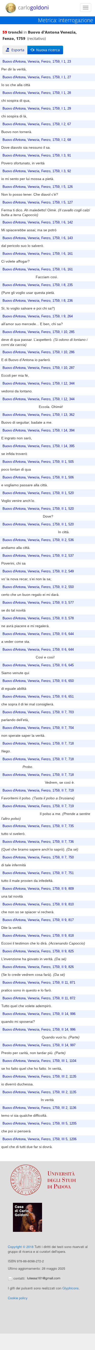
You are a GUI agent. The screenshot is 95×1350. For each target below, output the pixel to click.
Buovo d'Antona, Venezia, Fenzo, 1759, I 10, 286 (38, 352)
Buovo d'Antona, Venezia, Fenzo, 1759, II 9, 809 (38, 888)
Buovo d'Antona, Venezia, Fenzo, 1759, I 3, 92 (37, 171)
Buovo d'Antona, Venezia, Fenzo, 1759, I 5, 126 (38, 187)
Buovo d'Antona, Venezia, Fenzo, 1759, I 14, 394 (38, 430)
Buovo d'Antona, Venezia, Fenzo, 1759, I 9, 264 (38, 316)
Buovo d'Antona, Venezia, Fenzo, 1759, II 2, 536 (38, 540)
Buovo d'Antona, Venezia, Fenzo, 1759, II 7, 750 (38, 857)
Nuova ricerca (47, 49)
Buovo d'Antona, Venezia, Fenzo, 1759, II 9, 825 (38, 951)
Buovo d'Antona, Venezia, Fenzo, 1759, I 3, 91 (37, 155)
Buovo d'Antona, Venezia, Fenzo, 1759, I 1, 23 (37, 61)
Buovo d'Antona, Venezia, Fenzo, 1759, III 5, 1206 (40, 1139)
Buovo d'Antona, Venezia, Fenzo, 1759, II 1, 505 (38, 462)
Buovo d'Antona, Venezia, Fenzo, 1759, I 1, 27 (37, 77)
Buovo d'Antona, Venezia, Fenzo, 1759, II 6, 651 (38, 696)
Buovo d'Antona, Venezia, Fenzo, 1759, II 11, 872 (39, 998)
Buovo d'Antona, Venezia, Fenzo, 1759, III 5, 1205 (40, 1123)
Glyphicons (70, 1288)
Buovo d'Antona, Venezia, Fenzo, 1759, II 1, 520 (38, 493)
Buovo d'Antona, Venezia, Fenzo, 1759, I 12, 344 (38, 383)
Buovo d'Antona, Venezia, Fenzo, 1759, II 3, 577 (38, 602)
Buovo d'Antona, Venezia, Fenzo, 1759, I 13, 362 (38, 415)
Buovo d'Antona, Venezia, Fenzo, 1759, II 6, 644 (38, 634)
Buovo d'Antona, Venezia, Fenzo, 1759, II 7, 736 (38, 842)
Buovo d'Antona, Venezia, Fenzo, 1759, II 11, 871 (39, 982)
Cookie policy (18, 1297)
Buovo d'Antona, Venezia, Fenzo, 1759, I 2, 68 (37, 140)
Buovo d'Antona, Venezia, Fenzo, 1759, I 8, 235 (38, 285)
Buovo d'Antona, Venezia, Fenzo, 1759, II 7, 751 (38, 873)
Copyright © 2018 (20, 1246)
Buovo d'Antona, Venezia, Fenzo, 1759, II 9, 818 (38, 935)
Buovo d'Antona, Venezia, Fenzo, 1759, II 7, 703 (38, 712)
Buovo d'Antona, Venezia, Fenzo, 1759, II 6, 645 (38, 665)
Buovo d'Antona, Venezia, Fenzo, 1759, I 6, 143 (38, 238)
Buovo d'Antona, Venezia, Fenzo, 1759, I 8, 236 (38, 300)
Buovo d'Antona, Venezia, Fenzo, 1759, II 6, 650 (38, 681)
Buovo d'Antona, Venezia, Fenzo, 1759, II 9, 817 (38, 920)
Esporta (16, 49)
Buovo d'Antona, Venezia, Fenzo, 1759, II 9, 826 (38, 967)
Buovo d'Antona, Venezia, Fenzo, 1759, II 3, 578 (38, 618)
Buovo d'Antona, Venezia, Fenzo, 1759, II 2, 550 (38, 587)
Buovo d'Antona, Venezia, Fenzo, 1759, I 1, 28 (37, 93)
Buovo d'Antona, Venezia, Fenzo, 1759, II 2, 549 (38, 571)
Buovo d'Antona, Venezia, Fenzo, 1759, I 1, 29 (37, 108)
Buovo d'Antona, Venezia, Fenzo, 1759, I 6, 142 (38, 222)
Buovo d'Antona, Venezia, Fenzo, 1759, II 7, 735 (38, 826)
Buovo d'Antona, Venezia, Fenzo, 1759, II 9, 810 (38, 904)
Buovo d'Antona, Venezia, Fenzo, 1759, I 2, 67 (37, 124)
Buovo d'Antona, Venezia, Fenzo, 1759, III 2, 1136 (39, 1108)
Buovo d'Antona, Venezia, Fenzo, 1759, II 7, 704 (38, 728)
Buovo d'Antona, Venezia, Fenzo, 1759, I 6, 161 (38, 254)
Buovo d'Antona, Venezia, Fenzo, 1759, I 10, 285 (38, 332)
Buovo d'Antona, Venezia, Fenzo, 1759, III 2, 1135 (39, 1076)
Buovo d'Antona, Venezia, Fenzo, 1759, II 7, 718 (38, 743)
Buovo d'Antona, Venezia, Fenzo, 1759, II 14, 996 (39, 1014)
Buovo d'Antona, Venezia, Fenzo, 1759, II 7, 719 (38, 790)
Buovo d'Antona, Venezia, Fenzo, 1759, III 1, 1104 (39, 1061)
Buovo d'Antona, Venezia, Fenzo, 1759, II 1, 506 (38, 477)
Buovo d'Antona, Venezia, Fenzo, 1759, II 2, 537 (38, 555)
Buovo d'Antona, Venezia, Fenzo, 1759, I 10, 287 (38, 368)
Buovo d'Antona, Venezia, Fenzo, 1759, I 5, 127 (38, 202)
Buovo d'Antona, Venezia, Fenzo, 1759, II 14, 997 (39, 1045)
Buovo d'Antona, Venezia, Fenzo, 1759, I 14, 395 (38, 446)
